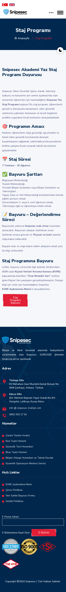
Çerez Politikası (14, 490)
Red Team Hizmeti (16, 441)
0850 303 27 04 (18, 414)
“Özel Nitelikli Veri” (39, 276)
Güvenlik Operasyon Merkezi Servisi (26, 463)
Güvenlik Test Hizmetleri (19, 446)
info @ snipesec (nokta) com (25, 408)
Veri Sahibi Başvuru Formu (20, 495)
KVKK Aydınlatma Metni (19, 484)
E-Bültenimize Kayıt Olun (16, 532)
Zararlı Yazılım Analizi (18, 435)
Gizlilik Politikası (14, 501)
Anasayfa (23, 38)
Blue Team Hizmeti (16, 452)
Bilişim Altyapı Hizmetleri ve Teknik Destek (29, 457)
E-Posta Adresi (10, 516)
